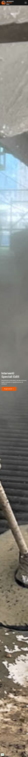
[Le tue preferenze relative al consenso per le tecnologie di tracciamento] (2, 754)
